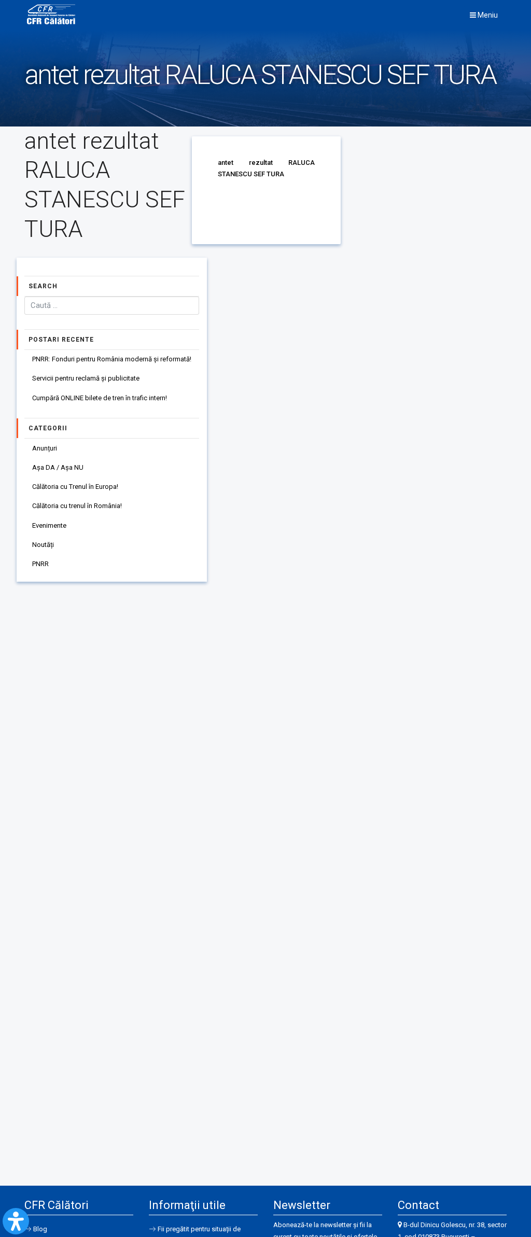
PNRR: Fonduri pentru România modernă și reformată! (111, 359)
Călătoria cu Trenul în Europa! (75, 486)
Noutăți (43, 545)
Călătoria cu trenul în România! (77, 506)
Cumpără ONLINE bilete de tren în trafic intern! (99, 398)
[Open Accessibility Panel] (16, 1221)
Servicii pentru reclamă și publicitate (85, 378)
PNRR (40, 564)
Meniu (487, 15)
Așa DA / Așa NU (57, 467)
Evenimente (49, 525)
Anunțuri (44, 448)
